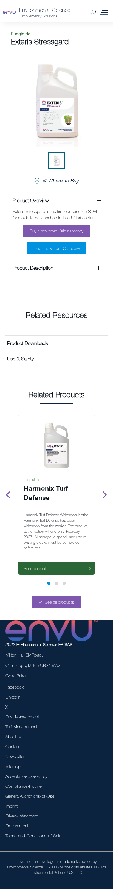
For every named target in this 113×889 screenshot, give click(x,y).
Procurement (16, 825)
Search (93, 12)
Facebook (14, 687)
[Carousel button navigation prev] (8, 495)
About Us (13, 736)
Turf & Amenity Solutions (38, 15)
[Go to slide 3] (64, 583)
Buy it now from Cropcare (57, 248)
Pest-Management (22, 716)
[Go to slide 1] (48, 583)
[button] (56, 226)
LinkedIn (12, 696)
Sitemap (13, 766)
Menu (104, 12)
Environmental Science (44, 10)
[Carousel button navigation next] (105, 495)
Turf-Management (21, 726)
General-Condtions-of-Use (29, 796)
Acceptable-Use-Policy (26, 776)
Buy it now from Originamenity (56, 230)
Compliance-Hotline (23, 786)
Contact (12, 746)
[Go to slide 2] (56, 583)
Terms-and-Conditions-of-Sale (33, 835)
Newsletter (14, 756)
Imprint (11, 805)
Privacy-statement (21, 815)
